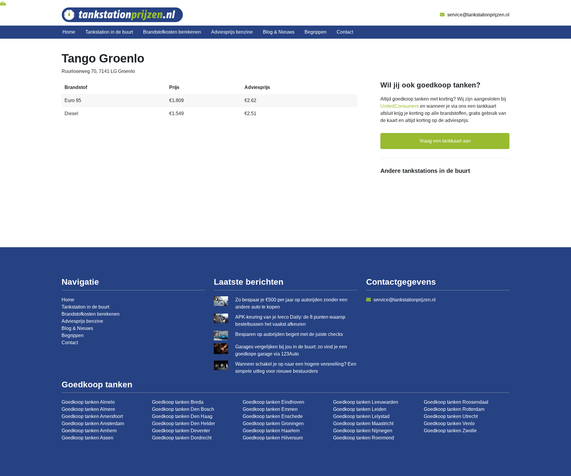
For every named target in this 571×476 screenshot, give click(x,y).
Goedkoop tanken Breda (177, 402)
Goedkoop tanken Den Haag (182, 416)
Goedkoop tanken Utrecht (451, 416)
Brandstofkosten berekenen (172, 32)
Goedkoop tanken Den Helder (183, 423)
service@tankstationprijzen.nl (477, 14)
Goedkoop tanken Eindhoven (273, 402)
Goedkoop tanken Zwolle (450, 430)
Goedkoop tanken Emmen (270, 409)
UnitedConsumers (399, 106)
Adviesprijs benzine (232, 32)
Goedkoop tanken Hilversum (273, 437)
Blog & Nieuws (278, 32)
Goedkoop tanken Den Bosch (183, 409)
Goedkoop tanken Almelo (88, 402)
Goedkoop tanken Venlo (449, 423)
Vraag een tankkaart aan (445, 140)
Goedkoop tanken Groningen (273, 423)
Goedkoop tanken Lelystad (361, 416)
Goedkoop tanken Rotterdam (454, 409)
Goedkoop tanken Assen (87, 437)
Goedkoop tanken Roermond (363, 437)
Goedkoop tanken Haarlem (271, 430)
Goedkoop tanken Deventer (181, 430)
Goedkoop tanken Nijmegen (362, 430)
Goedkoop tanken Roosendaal (456, 402)
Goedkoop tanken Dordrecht (181, 437)
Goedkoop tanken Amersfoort (92, 416)
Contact (345, 32)
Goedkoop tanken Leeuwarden (365, 402)
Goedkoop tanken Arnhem (89, 430)
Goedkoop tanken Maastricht (363, 423)
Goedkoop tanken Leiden (359, 409)
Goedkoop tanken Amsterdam (93, 423)
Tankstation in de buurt (109, 32)
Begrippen (316, 32)
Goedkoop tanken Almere (88, 409)
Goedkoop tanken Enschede (273, 416)
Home (68, 32)
